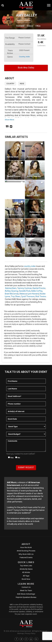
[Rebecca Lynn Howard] (35, 208)
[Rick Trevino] (35, 247)
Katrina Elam (12, 157)
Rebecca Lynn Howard (29, 294)
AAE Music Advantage (26, 594)
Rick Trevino (32, 253)
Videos (30, 26)
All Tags (26, 576)
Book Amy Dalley (26, 67)
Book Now (26, 579)
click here (8, 358)
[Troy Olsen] (35, 227)
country (22, 57)
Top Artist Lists (26, 566)
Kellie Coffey (32, 195)
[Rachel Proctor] (15, 170)
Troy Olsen (32, 234)
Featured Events (26, 557)
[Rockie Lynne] (15, 227)
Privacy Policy (30, 633)
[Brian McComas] (15, 208)
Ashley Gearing (34, 176)
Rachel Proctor (14, 176)
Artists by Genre (26, 569)
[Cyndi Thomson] (15, 247)
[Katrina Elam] (15, 150)
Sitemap (20, 633)
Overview (20, 26)
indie (28, 57)
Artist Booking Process (26, 551)
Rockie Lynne (13, 234)
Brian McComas (14, 215)
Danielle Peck (25, 291)
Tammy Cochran (34, 157)
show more (9, 120)
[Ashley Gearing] (35, 170)
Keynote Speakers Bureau (26, 597)
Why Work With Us (26, 554)
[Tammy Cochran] (35, 150)
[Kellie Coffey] (35, 189)
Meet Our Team (26, 590)
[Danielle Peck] (15, 181)
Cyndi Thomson (14, 253)
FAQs (38, 26)
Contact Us (26, 587)
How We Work (26, 547)
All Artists (26, 572)
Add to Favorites (23, 20)
